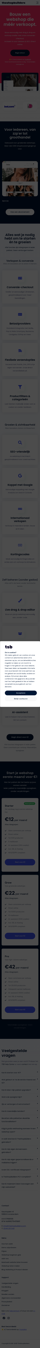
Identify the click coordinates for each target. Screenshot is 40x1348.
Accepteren (20, 693)
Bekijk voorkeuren (21, 699)
